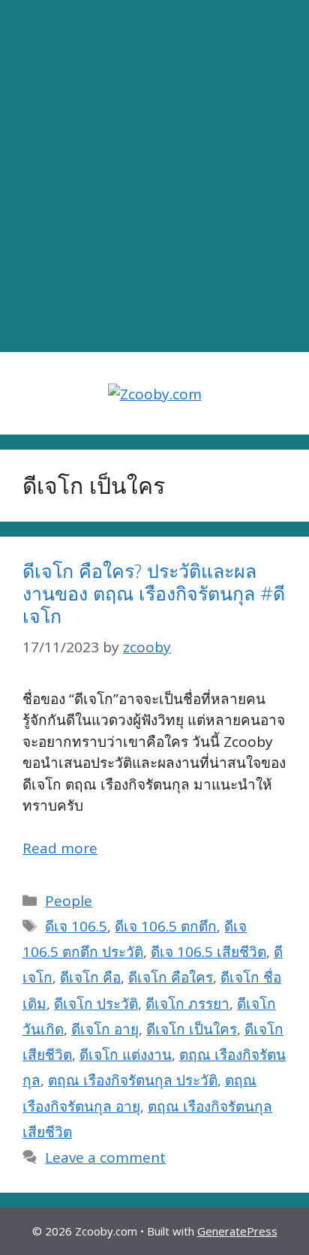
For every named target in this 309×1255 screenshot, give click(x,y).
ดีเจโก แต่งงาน (126, 1054)
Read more (60, 848)
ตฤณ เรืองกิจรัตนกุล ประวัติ (133, 1080)
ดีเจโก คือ (90, 977)
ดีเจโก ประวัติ (96, 1003)
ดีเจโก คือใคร (170, 977)
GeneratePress (237, 1230)
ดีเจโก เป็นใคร (191, 1029)
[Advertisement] (154, 176)
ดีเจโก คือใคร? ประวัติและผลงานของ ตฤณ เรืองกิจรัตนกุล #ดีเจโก (153, 593)
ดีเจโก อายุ (105, 1029)
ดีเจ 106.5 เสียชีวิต (208, 952)
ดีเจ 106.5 (76, 926)
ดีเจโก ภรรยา (188, 1003)
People (68, 900)
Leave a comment (105, 1157)
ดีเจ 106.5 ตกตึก (166, 926)
